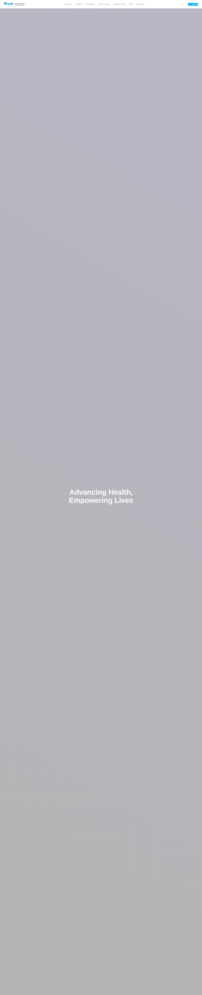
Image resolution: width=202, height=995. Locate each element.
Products (78, 4)
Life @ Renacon (104, 4)
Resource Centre (119, 4)
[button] (193, 4)
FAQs (131, 4)
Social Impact (90, 4)
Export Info (140, 4)
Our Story (68, 4)
